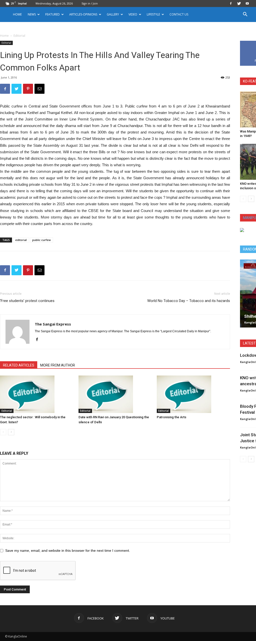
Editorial (6, 42)
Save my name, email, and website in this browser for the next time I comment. (67, 550)
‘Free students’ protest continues (27, 300)
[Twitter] (239, 3)
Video (132, 14)
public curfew (41, 240)
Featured (52, 14)
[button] (245, 14)
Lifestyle (153, 14)
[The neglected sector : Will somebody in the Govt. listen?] (36, 394)
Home (17, 14)
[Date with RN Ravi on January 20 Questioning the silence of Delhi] (115, 394)
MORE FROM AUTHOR (57, 365)
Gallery (113, 14)
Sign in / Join (90, 3)
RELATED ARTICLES (18, 365)
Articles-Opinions (83, 14)
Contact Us (179, 14)
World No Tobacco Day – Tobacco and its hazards (188, 300)
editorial (21, 240)
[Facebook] (230, 3)
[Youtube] (247, 3)
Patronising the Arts (171, 417)
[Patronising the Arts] (193, 394)
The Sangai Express (53, 324)
